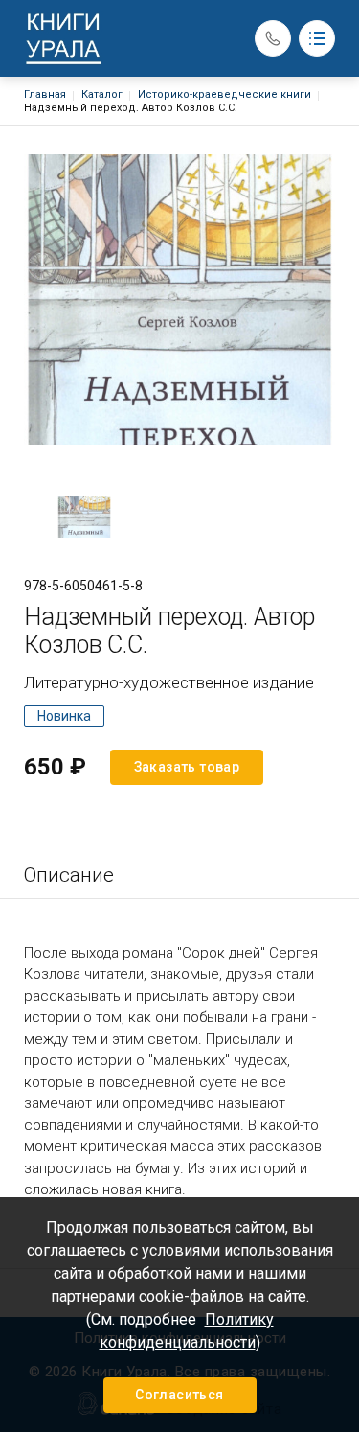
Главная (45, 94)
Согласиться (179, 1394)
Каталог (102, 94)
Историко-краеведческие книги (224, 94)
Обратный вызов (273, 38)
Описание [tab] (69, 875)
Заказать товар (187, 766)
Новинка (64, 716)
